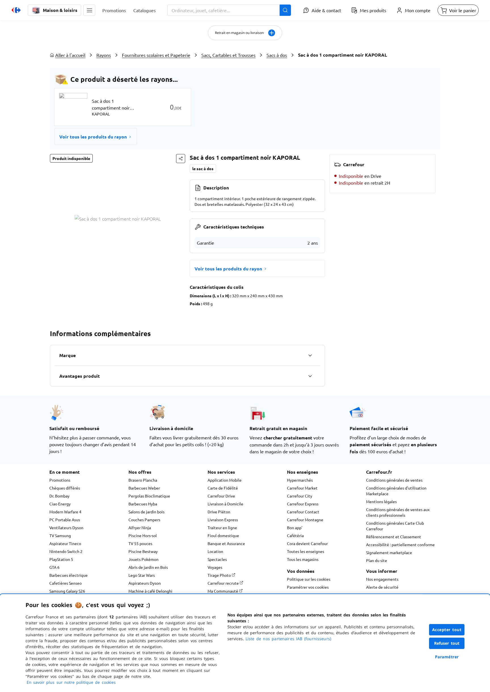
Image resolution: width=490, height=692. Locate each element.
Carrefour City (299, 495)
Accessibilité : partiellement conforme (400, 544)
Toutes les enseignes (305, 551)
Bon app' (294, 527)
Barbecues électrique (68, 575)
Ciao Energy (60, 503)
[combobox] (229, 10)
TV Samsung (60, 535)
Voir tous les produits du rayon (93, 137)
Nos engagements (382, 579)
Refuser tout (447, 643)
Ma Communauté (223, 590)
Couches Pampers (144, 519)
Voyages (215, 567)
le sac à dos (203, 168)
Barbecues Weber (144, 487)
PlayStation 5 (61, 559)
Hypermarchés (300, 479)
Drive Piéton (219, 511)
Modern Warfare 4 (65, 511)
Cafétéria (295, 535)
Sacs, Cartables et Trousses (228, 55)
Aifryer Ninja (139, 527)
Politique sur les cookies (308, 579)
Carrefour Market (302, 487)
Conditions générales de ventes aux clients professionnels (398, 512)
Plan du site (376, 560)
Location (215, 551)
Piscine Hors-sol (142, 535)
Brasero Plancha (142, 479)
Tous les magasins (302, 559)
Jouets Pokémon (143, 559)
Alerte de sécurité (382, 587)
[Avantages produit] (310, 376)
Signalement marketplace (389, 552)
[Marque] (310, 355)
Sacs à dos (277, 55)
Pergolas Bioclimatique (149, 495)
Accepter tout (447, 629)
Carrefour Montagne (305, 519)
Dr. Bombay (59, 495)
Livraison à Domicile (225, 503)
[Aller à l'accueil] (16, 10)
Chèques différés (64, 487)
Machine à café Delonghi (150, 590)
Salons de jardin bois (146, 511)
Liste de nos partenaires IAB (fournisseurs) (288, 638)
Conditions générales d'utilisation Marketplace (396, 490)
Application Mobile (225, 479)
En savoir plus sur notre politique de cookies (71, 682)
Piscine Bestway (143, 551)
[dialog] (245, 643)
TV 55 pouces (140, 543)
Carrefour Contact (303, 511)
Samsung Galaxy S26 (67, 590)
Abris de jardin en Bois (148, 567)
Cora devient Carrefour (307, 543)
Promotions (59, 479)
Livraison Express (223, 519)
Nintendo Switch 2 (66, 551)
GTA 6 (54, 567)
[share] (180, 158)
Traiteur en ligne (222, 527)
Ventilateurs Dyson (66, 527)
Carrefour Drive (221, 495)
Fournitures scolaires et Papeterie (156, 55)
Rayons (103, 55)
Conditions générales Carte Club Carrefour (395, 525)
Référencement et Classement (393, 536)
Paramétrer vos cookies (308, 587)
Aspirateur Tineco (65, 543)
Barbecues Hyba (142, 503)
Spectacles (217, 559)
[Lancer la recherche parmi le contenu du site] (285, 10)
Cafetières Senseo (65, 583)
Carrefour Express (302, 503)
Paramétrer (447, 656)
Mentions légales (381, 501)
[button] (89, 10)
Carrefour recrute (224, 583)
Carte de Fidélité (223, 487)
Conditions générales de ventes (394, 479)
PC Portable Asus (64, 519)
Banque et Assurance (226, 543)
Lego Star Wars (141, 575)
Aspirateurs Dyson (144, 583)
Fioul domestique (223, 535)
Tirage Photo (220, 575)
